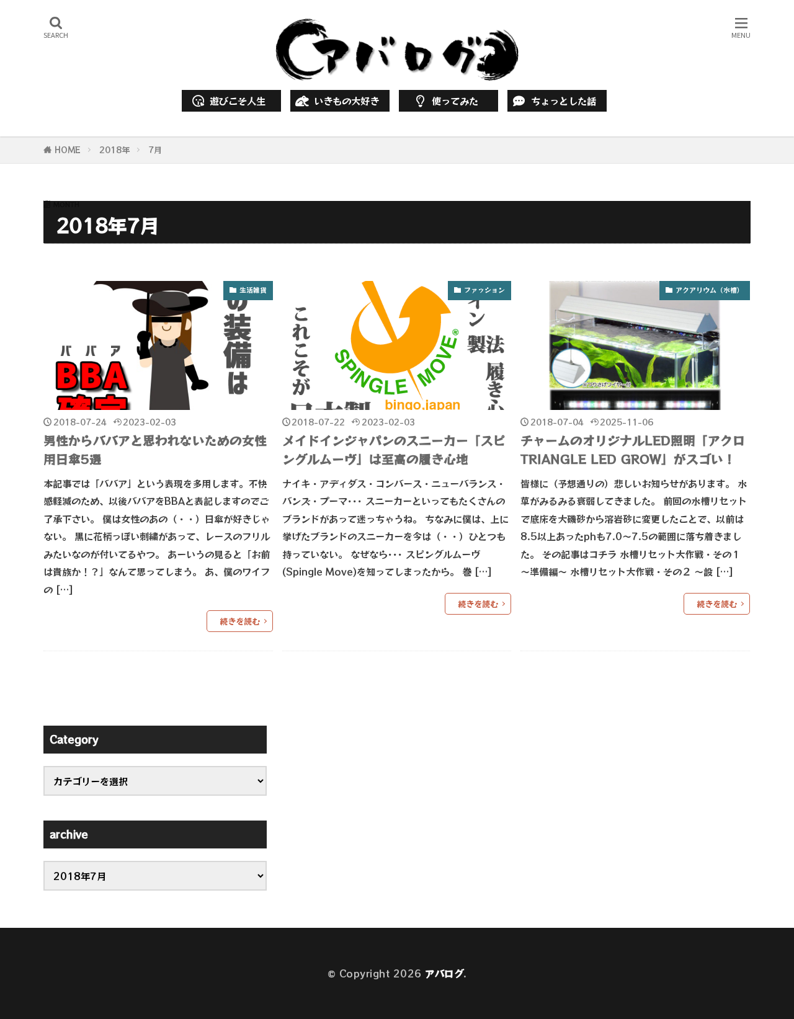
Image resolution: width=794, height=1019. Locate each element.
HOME (68, 150)
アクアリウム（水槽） (710, 290)
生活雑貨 (253, 290)
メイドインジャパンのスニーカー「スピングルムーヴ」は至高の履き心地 (394, 449)
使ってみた (455, 100)
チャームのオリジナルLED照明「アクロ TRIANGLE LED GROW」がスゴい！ (632, 449)
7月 (155, 150)
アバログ (444, 973)
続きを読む (240, 621)
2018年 (114, 150)
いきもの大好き (346, 100)
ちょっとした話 (563, 100)
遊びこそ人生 (237, 100)
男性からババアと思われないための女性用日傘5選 (155, 449)
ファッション (484, 290)
